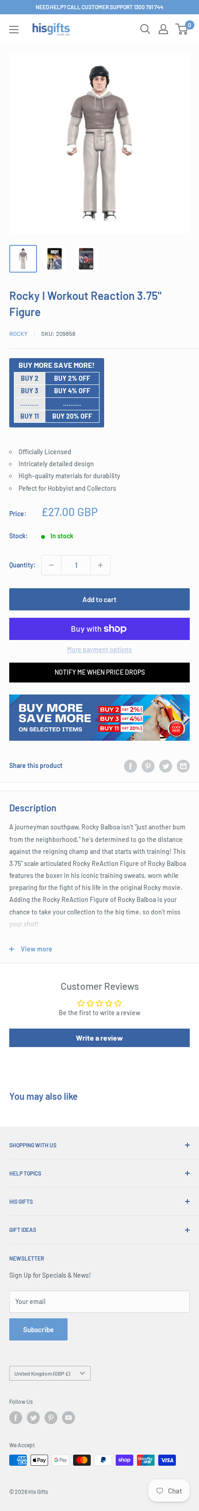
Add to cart (99, 599)
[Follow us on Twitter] (33, 1417)
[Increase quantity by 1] (100, 565)
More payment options (99, 649)
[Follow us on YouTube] (68, 1417)
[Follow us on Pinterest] (50, 1417)
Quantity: (22, 565)
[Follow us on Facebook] (15, 1417)
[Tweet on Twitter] (165, 765)
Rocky (18, 333)
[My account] (163, 29)
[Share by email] (183, 765)
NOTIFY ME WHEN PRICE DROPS (100, 672)
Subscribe (38, 1329)
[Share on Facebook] (130, 765)
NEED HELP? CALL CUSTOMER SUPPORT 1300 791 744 (99, 7)
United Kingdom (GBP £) (42, 1373)
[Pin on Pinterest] (148, 765)
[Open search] (145, 29)
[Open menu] (14, 29)
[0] (182, 29)
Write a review (99, 1037)
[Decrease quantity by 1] (51, 565)
